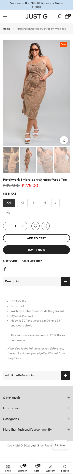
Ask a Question (32, 260)
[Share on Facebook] (5, 269)
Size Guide (10, 260)
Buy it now (36, 250)
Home (6, 28)
